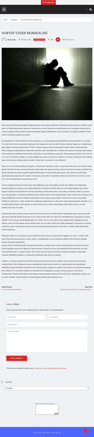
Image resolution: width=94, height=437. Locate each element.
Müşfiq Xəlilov (11, 40)
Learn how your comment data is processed (50, 368)
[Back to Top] (85, 431)
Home (5, 20)
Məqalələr (14, 20)
